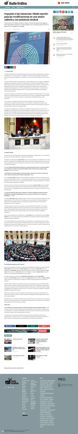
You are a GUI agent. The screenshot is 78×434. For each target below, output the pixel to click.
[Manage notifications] (3, 431)
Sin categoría (33, 401)
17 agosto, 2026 (39, 352)
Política (18, 29)
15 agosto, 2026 (39, 358)
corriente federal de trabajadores (47, 393)
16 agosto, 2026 (16, 357)
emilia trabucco (44, 403)
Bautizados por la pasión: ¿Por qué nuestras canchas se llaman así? (18, 348)
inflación (42, 414)
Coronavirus (43, 391)
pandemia (52, 418)
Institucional (24, 409)
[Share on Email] (14, 67)
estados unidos (51, 403)
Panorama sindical (44, 420)
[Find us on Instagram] (10, 387)
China (42, 389)
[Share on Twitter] (8, 67)
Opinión (32, 389)
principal (51, 422)
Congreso (24, 386)
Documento (24, 393)
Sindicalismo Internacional (33, 403)
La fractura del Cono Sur (17, 339)
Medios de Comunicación (33, 384)
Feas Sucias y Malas (50, 405)
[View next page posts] (28, 364)
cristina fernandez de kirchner (46, 397)
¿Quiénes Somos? (20, 7)
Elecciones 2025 (25, 401)
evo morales (43, 405)
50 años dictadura (25, 380)
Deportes (24, 389)
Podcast (32, 393)
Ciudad (23, 384)
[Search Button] (73, 7)
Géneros (23, 404)
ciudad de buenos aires (48, 389)
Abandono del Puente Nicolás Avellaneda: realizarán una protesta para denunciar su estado (64, 49)
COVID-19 (42, 395)
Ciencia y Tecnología (24, 383)
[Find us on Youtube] (8, 387)
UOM (53, 424)
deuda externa (43, 401)
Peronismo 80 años (33, 391)
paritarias (51, 420)
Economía (24, 395)
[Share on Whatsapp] (11, 67)
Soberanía (33, 405)
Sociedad (32, 407)
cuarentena (46, 399)
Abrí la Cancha (43, 380)
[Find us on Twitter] (6, 387)
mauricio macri (49, 416)
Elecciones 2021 (25, 398)
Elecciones (24, 396)
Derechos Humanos (24, 391)
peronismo (46, 422)
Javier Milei (43, 416)
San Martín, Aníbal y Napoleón (61, 43)
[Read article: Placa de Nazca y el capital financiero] (31, 357)
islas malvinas (48, 414)
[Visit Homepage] (15, 3)
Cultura (23, 387)
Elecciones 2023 (25, 399)
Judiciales (33, 380)
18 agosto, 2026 (16, 351)
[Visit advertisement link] (27, 331)
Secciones (7, 7)
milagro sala (43, 418)
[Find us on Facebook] (4, 387)
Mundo (32, 387)
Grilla (13, 7)
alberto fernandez (51, 380)
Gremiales (9, 10)
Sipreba (48, 424)
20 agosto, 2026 (39, 344)
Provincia (32, 396)
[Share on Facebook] (5, 67)
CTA (41, 399)
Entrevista (24, 402)
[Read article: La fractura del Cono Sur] (8, 341)
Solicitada (32, 408)
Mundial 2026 (33, 386)
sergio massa (43, 424)
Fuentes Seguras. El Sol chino (18, 355)
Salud (32, 399)
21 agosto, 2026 (16, 340)
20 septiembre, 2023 (7, 29)
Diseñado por (14, 431)
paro (41, 422)
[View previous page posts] (26, 364)
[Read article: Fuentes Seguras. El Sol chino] (8, 357)
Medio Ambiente (34, 382)
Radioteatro (33, 398)
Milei (48, 418)
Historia (23, 407)
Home (5, 10)
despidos (51, 399)
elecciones (50, 401)
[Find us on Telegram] (12, 387)
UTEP (42, 426)
